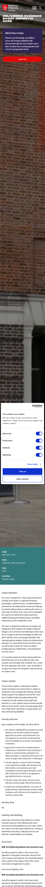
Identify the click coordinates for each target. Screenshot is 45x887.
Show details (32, 464)
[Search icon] (40, 7)
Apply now (22, 59)
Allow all (22, 471)
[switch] (39, 440)
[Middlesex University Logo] (10, 8)
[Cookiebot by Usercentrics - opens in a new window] (32, 406)
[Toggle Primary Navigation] (34, 7)
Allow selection (22, 479)
